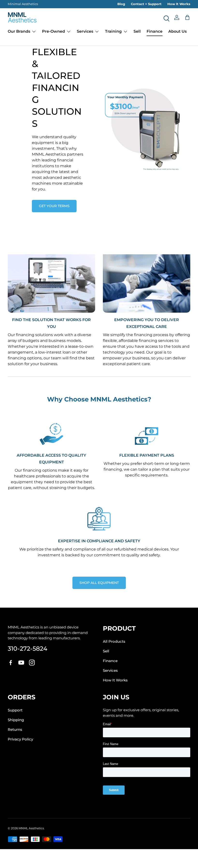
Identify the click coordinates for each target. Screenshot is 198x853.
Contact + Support (146, 4)
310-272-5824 (27, 648)
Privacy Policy (20, 739)
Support (15, 710)
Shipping (16, 720)
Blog (121, 4)
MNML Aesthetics (31, 828)
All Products (114, 641)
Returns (15, 729)
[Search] (166, 17)
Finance (155, 31)
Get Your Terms (54, 206)
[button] (187, 17)
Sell (137, 31)
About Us (177, 31)
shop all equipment (99, 583)
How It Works (178, 4)
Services (110, 670)
